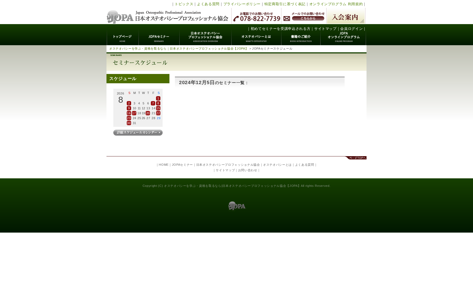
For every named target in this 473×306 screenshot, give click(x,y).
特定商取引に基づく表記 (284, 4)
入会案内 (346, 16)
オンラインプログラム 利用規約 (336, 4)
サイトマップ (325, 29)
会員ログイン (351, 29)
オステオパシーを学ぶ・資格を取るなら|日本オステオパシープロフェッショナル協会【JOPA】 (232, 185)
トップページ (123, 34)
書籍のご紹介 (301, 34)
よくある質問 (208, 4)
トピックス (184, 4)
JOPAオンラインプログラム (343, 34)
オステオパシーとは (256, 34)
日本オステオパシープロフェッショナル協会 (167, 12)
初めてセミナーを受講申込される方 (280, 29)
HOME (164, 164)
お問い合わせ (247, 170)
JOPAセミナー (159, 34)
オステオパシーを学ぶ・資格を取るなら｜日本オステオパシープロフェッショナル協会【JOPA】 (178, 48)
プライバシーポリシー (242, 4)
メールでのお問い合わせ (303, 16)
